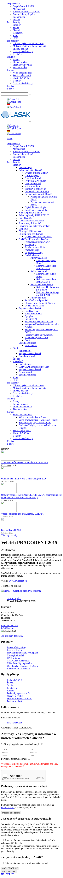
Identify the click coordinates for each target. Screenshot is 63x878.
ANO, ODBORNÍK (10, 868)
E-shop (10, 88)
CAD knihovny (32, 255)
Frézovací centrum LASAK (37, 242)
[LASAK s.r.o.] (15, 117)
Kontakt (11, 86)
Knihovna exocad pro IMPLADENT (46, 280)
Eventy (16, 59)
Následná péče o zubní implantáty (28, 43)
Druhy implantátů (33, 183)
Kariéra (10, 70)
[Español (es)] (14, 107)
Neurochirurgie (26, 372)
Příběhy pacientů (20, 49)
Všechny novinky (9, 535)
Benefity (17, 80)
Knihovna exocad (38, 271)
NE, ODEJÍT (7, 874)
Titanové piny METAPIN (36, 337)
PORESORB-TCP (33, 313)
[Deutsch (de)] (8, 104)
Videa (15, 35)
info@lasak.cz (7, 628)
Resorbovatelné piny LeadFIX (39, 335)
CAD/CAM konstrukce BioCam (34, 239)
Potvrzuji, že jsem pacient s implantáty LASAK (26, 863)
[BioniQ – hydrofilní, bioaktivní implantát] (21, 591)
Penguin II (23, 228)
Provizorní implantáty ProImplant (34, 226)
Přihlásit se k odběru (11, 813)
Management (19, 9)
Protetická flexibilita (34, 178)
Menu (9, 138)
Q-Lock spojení (32, 175)
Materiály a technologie (35, 188)
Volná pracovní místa (22, 72)
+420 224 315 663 (9, 625)
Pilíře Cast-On (25, 218)
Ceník (27, 340)
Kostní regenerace (15, 650)
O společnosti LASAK (23, 6)
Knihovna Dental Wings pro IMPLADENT (47, 293)
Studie (16, 27)
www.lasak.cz (7, 807)
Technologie (30, 244)
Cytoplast (29, 316)
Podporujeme (19, 17)
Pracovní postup (32, 250)
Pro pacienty (13, 41)
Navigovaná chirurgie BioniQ (38, 194)
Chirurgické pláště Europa (31, 234)
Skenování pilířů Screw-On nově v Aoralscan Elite (24, 462)
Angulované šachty (33, 252)
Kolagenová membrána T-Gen (39, 321)
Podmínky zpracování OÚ (19, 693)
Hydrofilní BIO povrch (35, 180)
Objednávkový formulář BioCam (40, 303)
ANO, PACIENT (9, 871)
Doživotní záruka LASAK (37, 191)
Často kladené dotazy (23, 51)
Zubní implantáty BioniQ (30, 170)
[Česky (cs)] (13, 99)
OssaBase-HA (31, 311)
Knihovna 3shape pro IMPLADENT (46, 267)
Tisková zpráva (20, 67)
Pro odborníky (13, 22)
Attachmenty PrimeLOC (30, 223)
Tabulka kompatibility (35, 247)
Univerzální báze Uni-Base (31, 220)
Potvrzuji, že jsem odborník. (14, 759)
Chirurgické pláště (15, 655)
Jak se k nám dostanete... (12, 636)
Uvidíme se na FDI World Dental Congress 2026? (24, 478)
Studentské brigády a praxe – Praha (35, 422)
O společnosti (13, 3)
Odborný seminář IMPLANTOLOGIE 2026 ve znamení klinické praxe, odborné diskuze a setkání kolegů (31, 496)
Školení (16, 30)
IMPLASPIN (31, 345)
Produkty (17, 25)
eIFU (15, 38)
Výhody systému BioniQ (36, 173)
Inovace (16, 19)
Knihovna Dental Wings (41, 284)
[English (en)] (14, 102)
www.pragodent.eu (18, 581)
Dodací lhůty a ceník (34, 305)
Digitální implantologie (35, 207)
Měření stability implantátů (19, 663)
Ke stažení (18, 33)
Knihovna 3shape (38, 258)
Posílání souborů (14, 701)
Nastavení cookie (15, 696)
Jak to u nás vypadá (22, 75)
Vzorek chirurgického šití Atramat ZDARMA (22, 514)
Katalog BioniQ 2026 (11, 530)
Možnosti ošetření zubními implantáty (30, 46)
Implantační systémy (16, 647)
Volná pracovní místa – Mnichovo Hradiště (38, 420)
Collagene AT (31, 319)
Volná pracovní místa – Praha (32, 417)
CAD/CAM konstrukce (18, 660)
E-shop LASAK (14, 680)
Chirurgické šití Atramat (30, 231)
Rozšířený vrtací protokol (36, 210)
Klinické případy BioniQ (30, 212)
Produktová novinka (22, 64)
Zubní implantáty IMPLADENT (34, 215)
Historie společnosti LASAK (26, 11)
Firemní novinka (20, 62)
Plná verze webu (14, 722)
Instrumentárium (32, 186)
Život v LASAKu (21, 78)
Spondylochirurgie (27, 343)
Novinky (11, 57)
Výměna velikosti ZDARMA (38, 236)
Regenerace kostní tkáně (30, 308)
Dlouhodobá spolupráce (24, 14)
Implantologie (25, 167)
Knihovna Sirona (38, 297)
